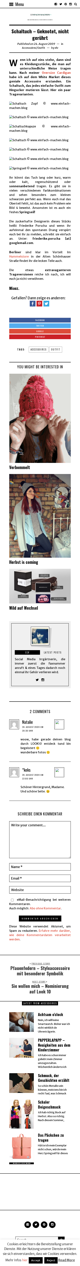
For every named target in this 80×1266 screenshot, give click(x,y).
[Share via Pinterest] (39, 303)
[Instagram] (70, 4)
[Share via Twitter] (46, 303)
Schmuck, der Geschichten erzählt (53, 1078)
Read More (66, 1260)
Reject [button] (51, 1260)
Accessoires (29, 47)
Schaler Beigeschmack (49, 1104)
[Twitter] (60, 4)
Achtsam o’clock (50, 1014)
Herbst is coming (23, 562)
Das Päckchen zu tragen (51, 1137)
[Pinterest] (65, 4)
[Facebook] (55, 4)
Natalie (27, 722)
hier (25, 1260)
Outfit (41, 47)
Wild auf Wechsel (23, 608)
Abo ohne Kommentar (45, 908)
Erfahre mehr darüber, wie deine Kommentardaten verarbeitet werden (40, 935)
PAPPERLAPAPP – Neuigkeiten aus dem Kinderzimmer (54, 1044)
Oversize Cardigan (56, 73)
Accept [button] (35, 1260)
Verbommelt (19, 467)
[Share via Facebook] (32, 303)
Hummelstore (19, 256)
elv (56, 47)
